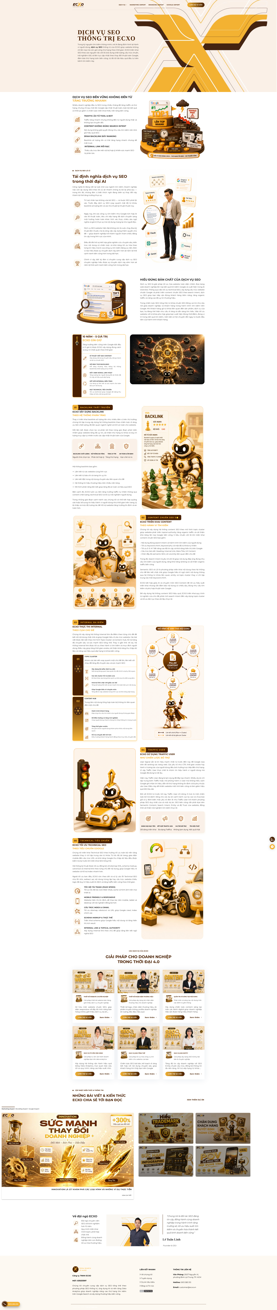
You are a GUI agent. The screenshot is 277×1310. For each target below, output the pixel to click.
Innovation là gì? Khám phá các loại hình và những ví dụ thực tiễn (92, 1189)
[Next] (245, 1145)
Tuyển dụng (146, 1278)
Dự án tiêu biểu (148, 1282)
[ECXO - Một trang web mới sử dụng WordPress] (78, 4)
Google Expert (173, 5)
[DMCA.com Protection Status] (146, 1291)
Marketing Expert (138, 5)
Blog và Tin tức (147, 1286)
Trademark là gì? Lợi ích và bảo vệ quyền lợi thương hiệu (190, 1132)
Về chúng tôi (146, 1274)
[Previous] (143, 1145)
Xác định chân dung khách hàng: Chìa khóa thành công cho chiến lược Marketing (247, 1132)
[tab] (8, 1109)
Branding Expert (156, 5)
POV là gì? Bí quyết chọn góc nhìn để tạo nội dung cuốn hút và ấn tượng (247, 1165)
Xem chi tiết (126, 1195)
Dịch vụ (122, 5)
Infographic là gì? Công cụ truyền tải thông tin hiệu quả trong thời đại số (190, 1165)
